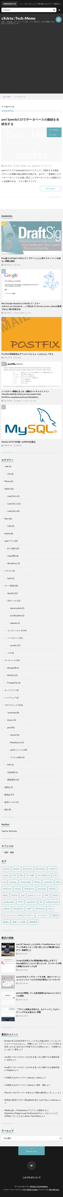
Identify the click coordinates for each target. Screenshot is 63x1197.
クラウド (8, 571)
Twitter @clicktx (9, 831)
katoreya (55, 1100)
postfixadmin (16, 615)
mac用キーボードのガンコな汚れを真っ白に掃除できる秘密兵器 (31, 1057)
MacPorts (7, 889)
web (6, 466)
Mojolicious (15, 742)
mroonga (42, 889)
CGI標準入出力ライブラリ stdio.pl (19, 1077)
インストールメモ (29, 401)
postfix (18, 357)
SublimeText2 (52, 902)
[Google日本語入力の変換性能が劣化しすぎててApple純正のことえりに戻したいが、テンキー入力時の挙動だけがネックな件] (8, 965)
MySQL (56, 130)
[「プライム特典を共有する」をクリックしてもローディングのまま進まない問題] (8, 1014)
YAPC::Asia (40, 908)
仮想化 (7, 787)
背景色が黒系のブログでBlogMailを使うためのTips (26, 1100)
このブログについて (31, 1177)
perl (54, 135)
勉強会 (7, 794)
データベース (46, 166)
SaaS (9, 578)
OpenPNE (11, 556)
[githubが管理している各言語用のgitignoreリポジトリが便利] (8, 998)
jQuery (10, 720)
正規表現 (11, 772)
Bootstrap (27, 869)
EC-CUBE (11, 548)
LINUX (7, 489)
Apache (10, 593)
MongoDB (11, 668)
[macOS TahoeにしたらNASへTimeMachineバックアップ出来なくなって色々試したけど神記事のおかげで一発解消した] (8, 949)
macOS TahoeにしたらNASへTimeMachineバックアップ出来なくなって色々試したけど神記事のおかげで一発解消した (38, 947)
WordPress (12, 563)
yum (50, 908)
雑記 (6, 809)
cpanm (6, 875)
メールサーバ (13, 638)
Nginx (5, 895)
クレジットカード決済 (12, 915)
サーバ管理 (9, 586)
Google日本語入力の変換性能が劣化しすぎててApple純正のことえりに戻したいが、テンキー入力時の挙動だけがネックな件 (39, 963)
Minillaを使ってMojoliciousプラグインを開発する (25, 1110)
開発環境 (11, 780)
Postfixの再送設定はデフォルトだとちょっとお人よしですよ (27, 354)
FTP (55, 875)
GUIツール (11, 600)
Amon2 (13, 735)
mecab (18, 889)
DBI (17, 166)
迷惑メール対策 (19, 922)
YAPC (29, 908)
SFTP (20, 902)
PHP (9, 765)
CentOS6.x (12, 511)
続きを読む (51, 188)
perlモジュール (25, 313)
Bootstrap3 (41, 869)
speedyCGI (36, 166)
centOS (52, 869)
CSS (9, 474)
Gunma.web (25, 882)
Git (4, 882)
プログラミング (11, 705)
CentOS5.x (12, 504)
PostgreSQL (12, 683)
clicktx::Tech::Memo (18, 18)
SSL (41, 902)
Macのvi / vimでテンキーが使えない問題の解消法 (25, 1092)
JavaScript (11, 712)
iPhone (7, 481)
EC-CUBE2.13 (44, 875)
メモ (9, 653)
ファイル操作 (16, 757)
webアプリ (9, 541)
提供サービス (10, 802)
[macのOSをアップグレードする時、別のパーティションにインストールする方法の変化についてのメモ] (8, 982)
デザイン (29, 915)
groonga (13, 882)
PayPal (7, 533)
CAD (18, 265)
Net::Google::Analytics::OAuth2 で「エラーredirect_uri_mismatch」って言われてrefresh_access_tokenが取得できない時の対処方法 (31, 306)
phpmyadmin (16, 608)
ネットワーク (10, 690)
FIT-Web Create (30, 1189)
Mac (6, 518)
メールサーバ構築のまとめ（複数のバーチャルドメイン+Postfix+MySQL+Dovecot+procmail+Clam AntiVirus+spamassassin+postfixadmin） (25, 394)
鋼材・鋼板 (9, 852)
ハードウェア (10, 698)
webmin (13, 623)
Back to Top (31, 1151)
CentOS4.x (12, 496)
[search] (54, 10)
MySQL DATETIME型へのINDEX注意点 (18, 442)
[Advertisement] (31, 57)
